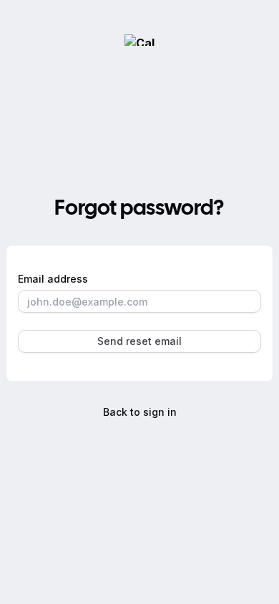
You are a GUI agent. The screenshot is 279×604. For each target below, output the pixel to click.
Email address (53, 279)
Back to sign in (140, 412)
